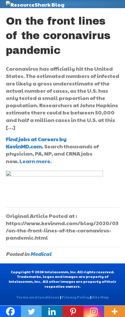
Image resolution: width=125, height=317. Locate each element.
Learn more (34, 161)
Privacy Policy (76, 297)
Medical (40, 253)
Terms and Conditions (37, 297)
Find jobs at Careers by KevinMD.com (36, 142)
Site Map (100, 297)
